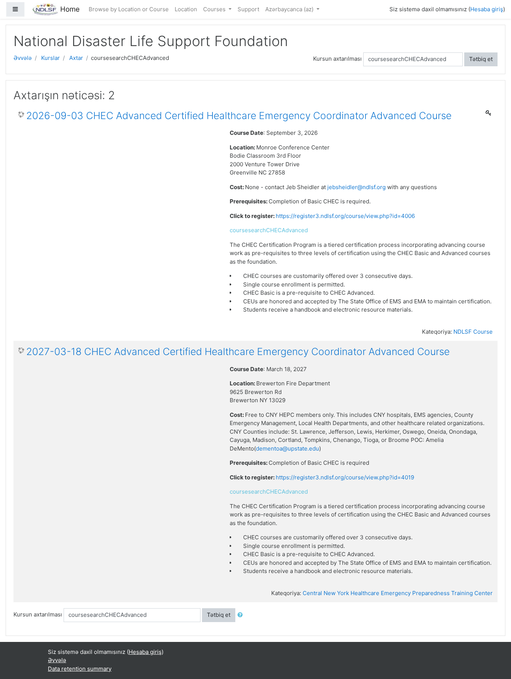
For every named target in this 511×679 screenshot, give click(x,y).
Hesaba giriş (486, 9)
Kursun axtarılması (337, 58)
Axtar (76, 57)
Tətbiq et (481, 59)
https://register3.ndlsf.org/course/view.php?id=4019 (345, 477)
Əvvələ (22, 57)
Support (248, 9)
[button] (242, 615)
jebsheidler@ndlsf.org (356, 187)
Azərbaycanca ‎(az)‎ (290, 9)
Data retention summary (79, 668)
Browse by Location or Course (129, 9)
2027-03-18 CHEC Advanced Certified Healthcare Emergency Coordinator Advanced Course (238, 351)
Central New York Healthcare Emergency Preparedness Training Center (398, 593)
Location (186, 9)
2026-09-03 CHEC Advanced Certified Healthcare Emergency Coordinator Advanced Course (239, 115)
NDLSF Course (473, 331)
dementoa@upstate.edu (287, 448)
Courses (215, 9)
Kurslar (50, 57)
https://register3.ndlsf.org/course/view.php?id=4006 (346, 215)
